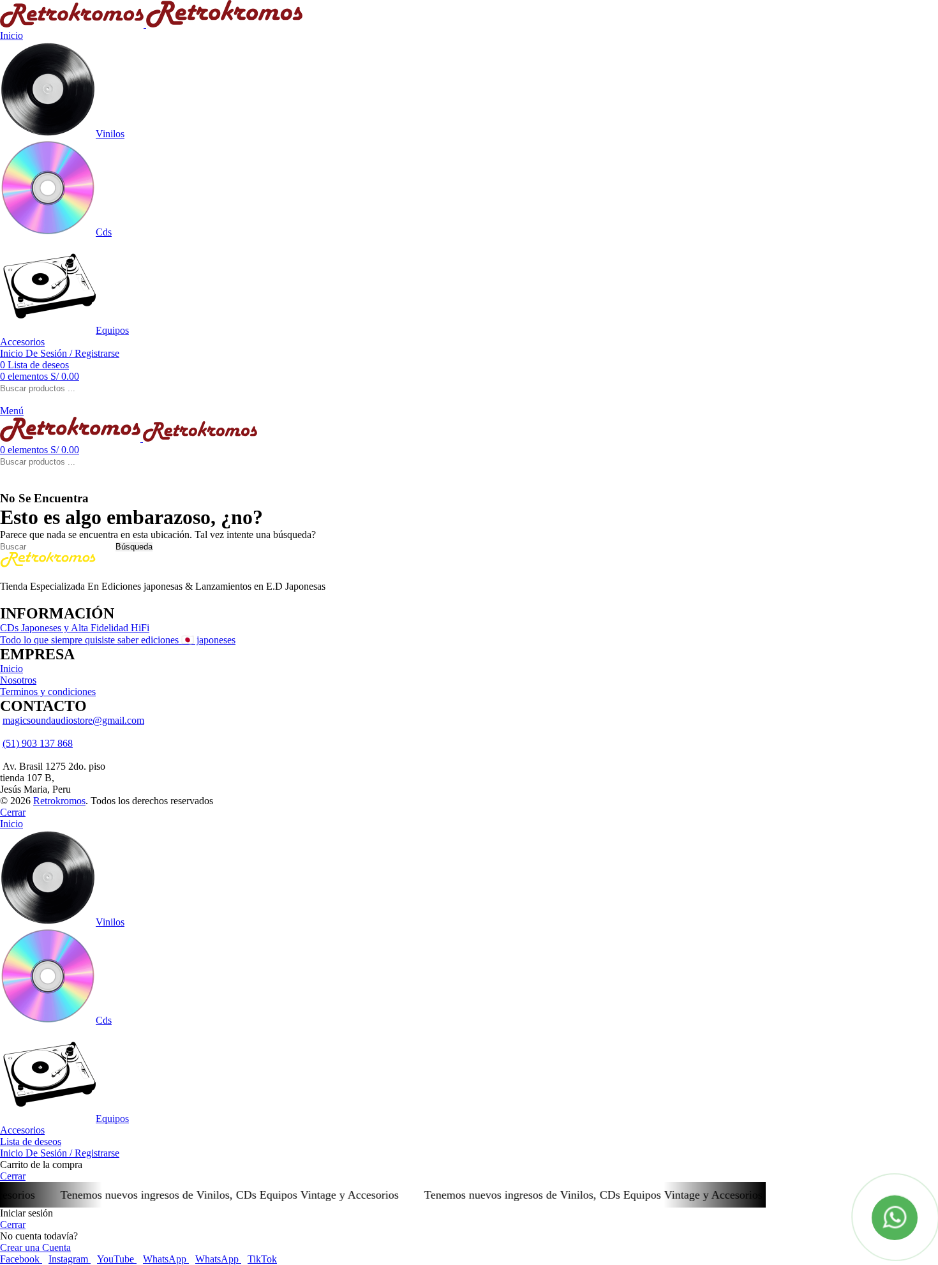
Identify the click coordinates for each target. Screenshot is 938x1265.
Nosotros (18, 680)
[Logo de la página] (73, 24)
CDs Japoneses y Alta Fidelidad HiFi (74, 627)
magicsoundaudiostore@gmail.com (73, 720)
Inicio (11, 668)
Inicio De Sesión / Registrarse (59, 1153)
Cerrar (13, 812)
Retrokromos (59, 800)
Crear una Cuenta (35, 1247)
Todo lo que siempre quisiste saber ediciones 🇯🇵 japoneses (117, 639)
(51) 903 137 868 (38, 743)
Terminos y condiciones (48, 691)
